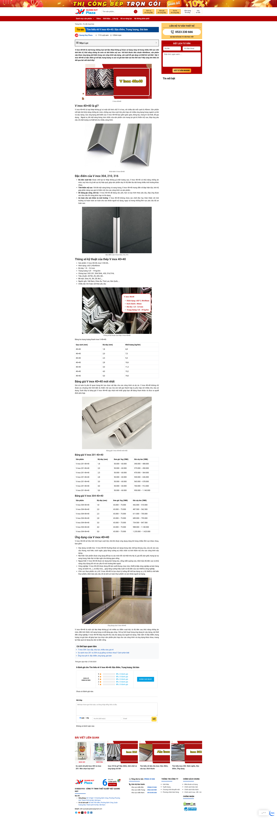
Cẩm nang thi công (187, 11)
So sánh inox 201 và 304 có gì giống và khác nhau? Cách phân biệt (103, 653)
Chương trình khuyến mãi (171, 789)
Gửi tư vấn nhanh (182, 70)
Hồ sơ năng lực (126, 19)
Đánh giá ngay (145, 679)
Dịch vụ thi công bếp (148, 11)
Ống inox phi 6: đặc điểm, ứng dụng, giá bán (95, 656)
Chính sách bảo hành (191, 789)
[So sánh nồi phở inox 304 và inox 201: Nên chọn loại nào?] (90, 752)
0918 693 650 (152, 792)
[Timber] (91, 812)
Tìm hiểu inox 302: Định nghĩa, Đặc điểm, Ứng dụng (185, 767)
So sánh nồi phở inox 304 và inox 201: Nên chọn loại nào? (88, 767)
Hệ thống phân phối (141, 19)
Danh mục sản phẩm (84, 19)
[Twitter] (82, 812)
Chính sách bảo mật (191, 787)
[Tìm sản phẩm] (135, 11)
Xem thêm (112, 784)
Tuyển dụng (167, 787)
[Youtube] (79, 812)
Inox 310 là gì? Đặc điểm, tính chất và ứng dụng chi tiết (122, 767)
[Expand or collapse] (156, 42)
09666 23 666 (152, 787)
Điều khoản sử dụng (191, 784)
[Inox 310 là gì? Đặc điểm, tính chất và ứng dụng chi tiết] (122, 752)
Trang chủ (78, 24)
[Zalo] (272, 813)
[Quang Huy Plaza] (86, 11)
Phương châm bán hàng (171, 792)
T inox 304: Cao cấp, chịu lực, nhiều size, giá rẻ (95, 650)
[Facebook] (76, 812)
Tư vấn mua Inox (88, 24)
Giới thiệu (106, 19)
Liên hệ (115, 19)
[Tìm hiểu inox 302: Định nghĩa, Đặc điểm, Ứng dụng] (186, 752)
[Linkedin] (88, 812)
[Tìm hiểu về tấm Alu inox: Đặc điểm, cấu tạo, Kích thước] (154, 752)
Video (98, 19)
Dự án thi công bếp (175, 11)
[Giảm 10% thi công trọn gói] (138, 3)
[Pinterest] (85, 812)
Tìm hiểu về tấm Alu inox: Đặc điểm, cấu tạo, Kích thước (154, 767)
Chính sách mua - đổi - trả (192, 792)
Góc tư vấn (198, 11)
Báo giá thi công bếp (162, 11)
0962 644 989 (152, 790)
